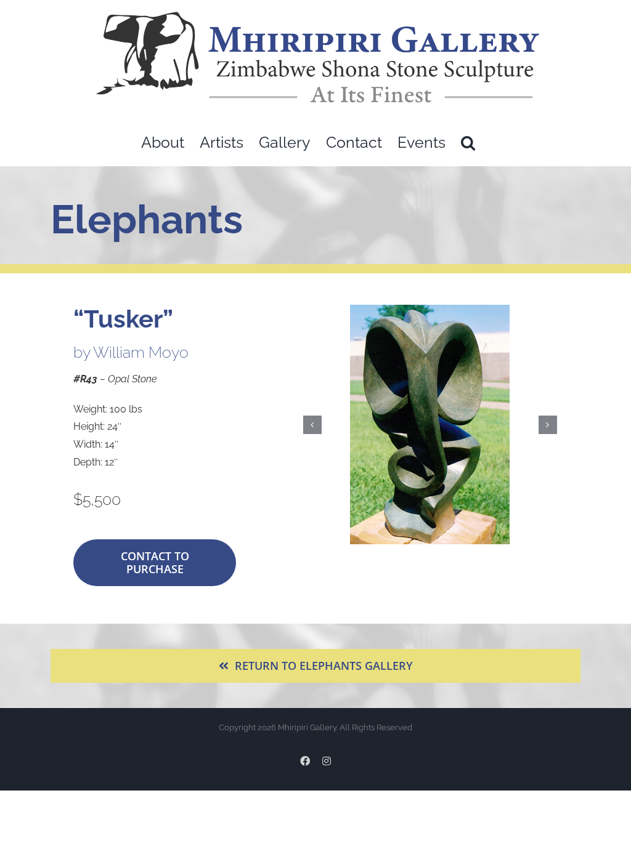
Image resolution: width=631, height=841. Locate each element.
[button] (468, 142)
